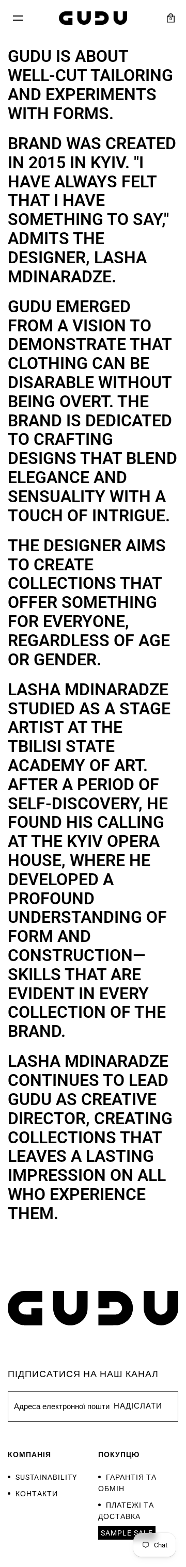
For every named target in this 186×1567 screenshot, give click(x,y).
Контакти (37, 1494)
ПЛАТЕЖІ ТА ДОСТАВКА (126, 1511)
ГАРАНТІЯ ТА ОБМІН (127, 1483)
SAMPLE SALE (127, 1533)
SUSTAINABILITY (46, 1477)
